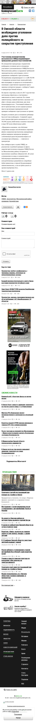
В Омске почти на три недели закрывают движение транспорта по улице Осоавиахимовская (16, 451)
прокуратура (11, 199)
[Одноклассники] (27, 207)
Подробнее (15, 711)
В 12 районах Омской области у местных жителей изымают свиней (17, 541)
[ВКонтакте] (24, 207)
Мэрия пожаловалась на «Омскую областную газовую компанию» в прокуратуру (14, 576)
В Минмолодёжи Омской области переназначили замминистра (13, 442)
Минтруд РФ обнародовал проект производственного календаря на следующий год (17, 415)
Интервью (24, 636)
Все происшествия (7, 585)
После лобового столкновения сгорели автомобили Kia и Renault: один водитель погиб (17, 552)
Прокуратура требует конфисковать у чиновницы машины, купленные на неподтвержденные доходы (14, 273)
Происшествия (9, 472)
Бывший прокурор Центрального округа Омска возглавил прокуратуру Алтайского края (17, 282)
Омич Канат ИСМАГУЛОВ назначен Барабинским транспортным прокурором (18, 290)
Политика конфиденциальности (16, 706)
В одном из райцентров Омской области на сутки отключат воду (17, 526)
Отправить (6, 261)
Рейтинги (24, 645)
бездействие (14, 201)
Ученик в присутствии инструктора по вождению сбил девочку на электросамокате (16, 560)
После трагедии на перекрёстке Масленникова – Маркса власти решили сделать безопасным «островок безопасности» (18, 433)
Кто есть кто (25, 632)
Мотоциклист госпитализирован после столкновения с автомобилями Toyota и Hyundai (16, 509)
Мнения (23, 640)
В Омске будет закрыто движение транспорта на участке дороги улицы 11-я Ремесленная (17, 406)
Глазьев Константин (14, 187)
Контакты (24, 668)
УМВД (4, 199)
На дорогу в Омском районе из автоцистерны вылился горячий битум (16, 519)
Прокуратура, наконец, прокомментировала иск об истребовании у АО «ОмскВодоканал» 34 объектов (18, 299)
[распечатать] (18, 208)
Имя (3, 231)
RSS (22, 683)
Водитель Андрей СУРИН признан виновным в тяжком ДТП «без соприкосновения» (17, 424)
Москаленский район (23, 199)
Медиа (23, 628)
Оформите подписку (21, 597)
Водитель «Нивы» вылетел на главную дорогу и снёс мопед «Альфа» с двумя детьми (16, 533)
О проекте (24, 664)
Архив (23, 653)
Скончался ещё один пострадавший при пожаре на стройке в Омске (16, 568)
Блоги (23, 649)
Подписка (24, 679)
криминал (5, 201)
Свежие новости (9, 393)
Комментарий (6, 238)
